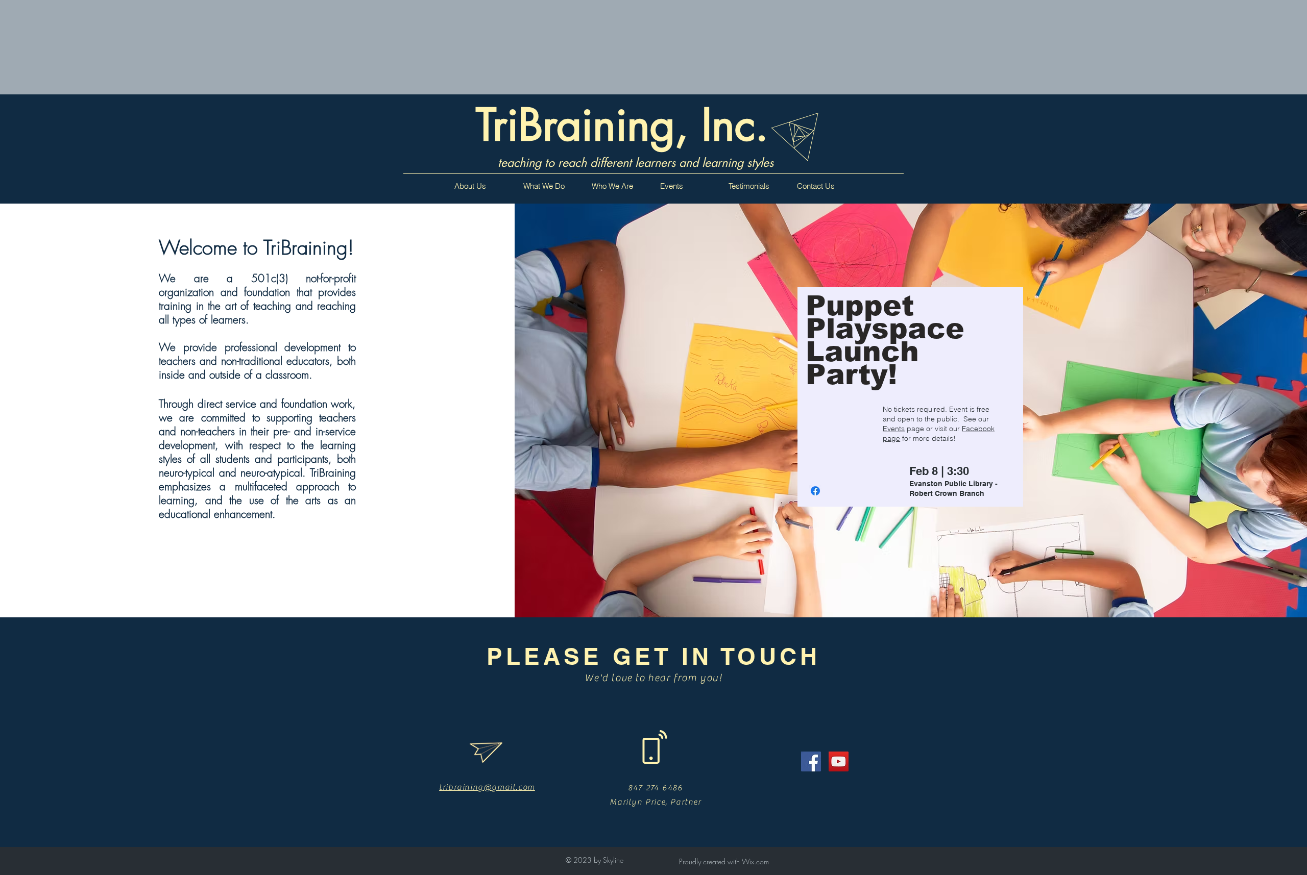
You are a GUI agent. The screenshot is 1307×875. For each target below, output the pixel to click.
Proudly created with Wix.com (724, 861)
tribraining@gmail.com (487, 787)
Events (894, 428)
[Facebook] (811, 761)
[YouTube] (839, 761)
